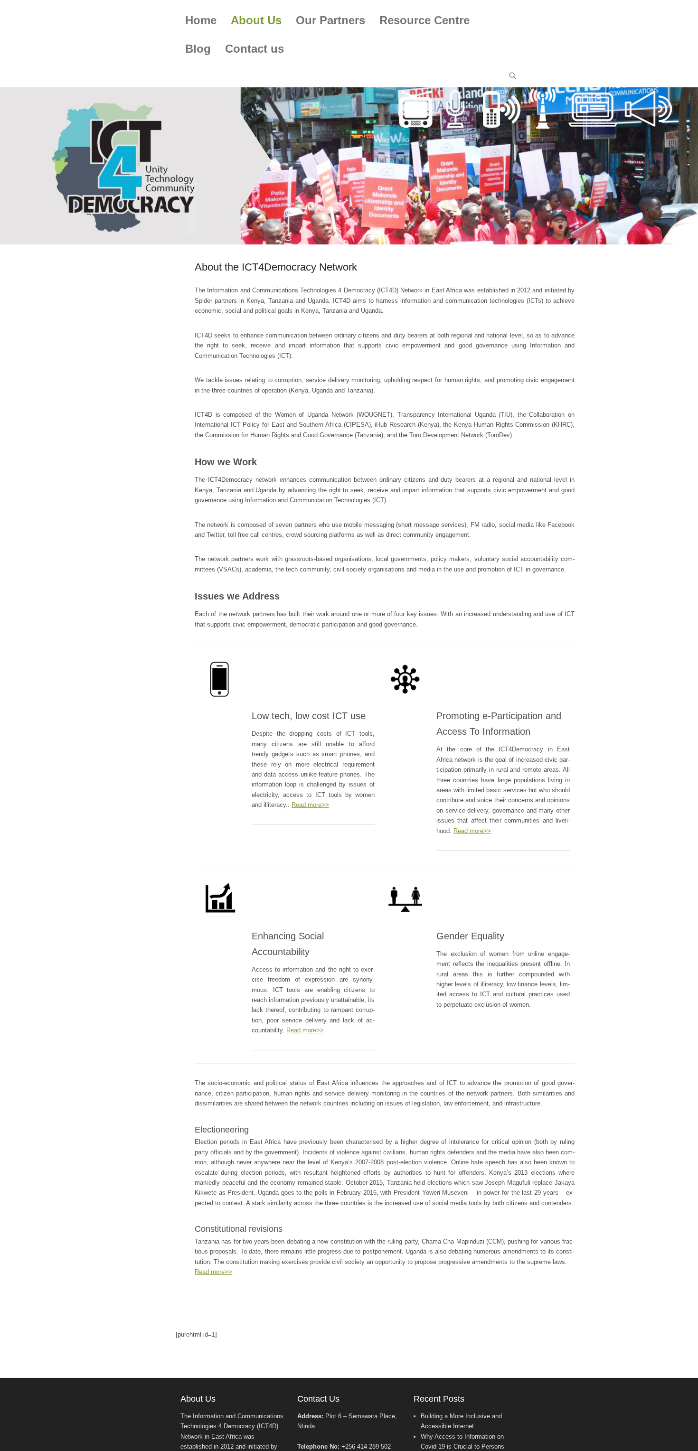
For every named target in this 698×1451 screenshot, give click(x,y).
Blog (198, 48)
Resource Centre (424, 20)
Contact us (254, 48)
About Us (256, 20)
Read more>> (310, 804)
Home (201, 20)
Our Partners (330, 20)
